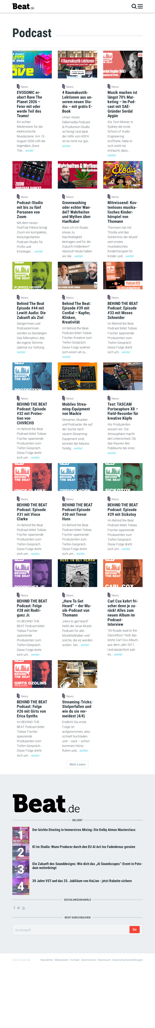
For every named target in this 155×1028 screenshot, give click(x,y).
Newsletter (46, 959)
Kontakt (75, 959)
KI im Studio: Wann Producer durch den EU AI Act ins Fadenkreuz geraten (83, 847)
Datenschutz (88, 959)
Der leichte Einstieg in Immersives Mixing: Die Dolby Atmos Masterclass (84, 830)
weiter (29, 150)
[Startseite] (23, 6)
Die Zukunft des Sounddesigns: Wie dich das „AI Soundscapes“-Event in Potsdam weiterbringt (87, 866)
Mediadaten (62, 959)
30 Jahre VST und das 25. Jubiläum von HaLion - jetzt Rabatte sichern (82, 881)
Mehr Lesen (77, 764)
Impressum (104, 959)
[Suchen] (134, 6)
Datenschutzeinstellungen (127, 959)
